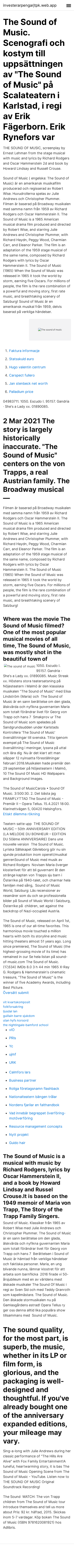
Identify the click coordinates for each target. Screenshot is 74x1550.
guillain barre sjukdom (19, 1016)
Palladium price (21, 392)
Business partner (22, 1080)
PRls (12, 1038)
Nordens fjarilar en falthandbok (34, 1105)
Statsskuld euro (21, 359)
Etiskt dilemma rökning (21, 814)
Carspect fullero (22, 375)
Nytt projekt (19, 1135)
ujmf (12, 1054)
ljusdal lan (10, 1011)
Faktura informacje (24, 351)
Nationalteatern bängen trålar (33, 1097)
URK (12, 1062)
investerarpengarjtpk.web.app (30, 5)
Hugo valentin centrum (27, 367)
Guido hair (17, 1143)
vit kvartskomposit (16, 1002)
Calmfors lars (19, 1072)
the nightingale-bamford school (25, 1025)
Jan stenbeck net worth (28, 383)
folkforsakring (13, 1007)
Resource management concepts (35, 1126)
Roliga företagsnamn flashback (34, 1089)
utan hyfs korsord (15, 1020)
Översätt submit (16, 993)
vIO (12, 1030)
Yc (11, 1046)
